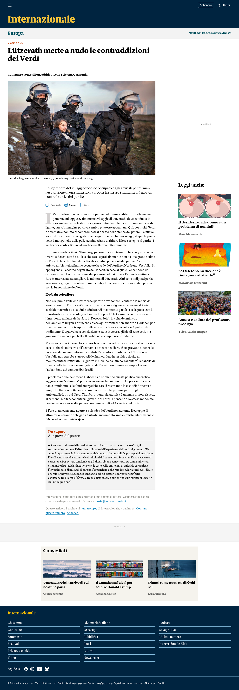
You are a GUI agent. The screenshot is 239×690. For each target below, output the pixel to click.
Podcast (164, 623)
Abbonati (73, 513)
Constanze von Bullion (24, 74)
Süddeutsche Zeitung (56, 74)
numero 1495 (89, 508)
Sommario (15, 637)
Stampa (73, 205)
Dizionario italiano (97, 623)
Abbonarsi (206, 5)
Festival (13, 644)
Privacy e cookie (19, 651)
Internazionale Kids (173, 644)
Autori (88, 651)
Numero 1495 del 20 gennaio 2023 (210, 33)
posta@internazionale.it (111, 501)
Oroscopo (90, 630)
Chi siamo (15, 623)
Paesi (87, 644)
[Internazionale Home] (23, 612)
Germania (15, 43)
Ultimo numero (170, 637)
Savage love (167, 630)
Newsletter (91, 658)
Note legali (150, 683)
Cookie (161, 683)
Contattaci (15, 630)
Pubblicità (91, 637)
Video (12, 658)
